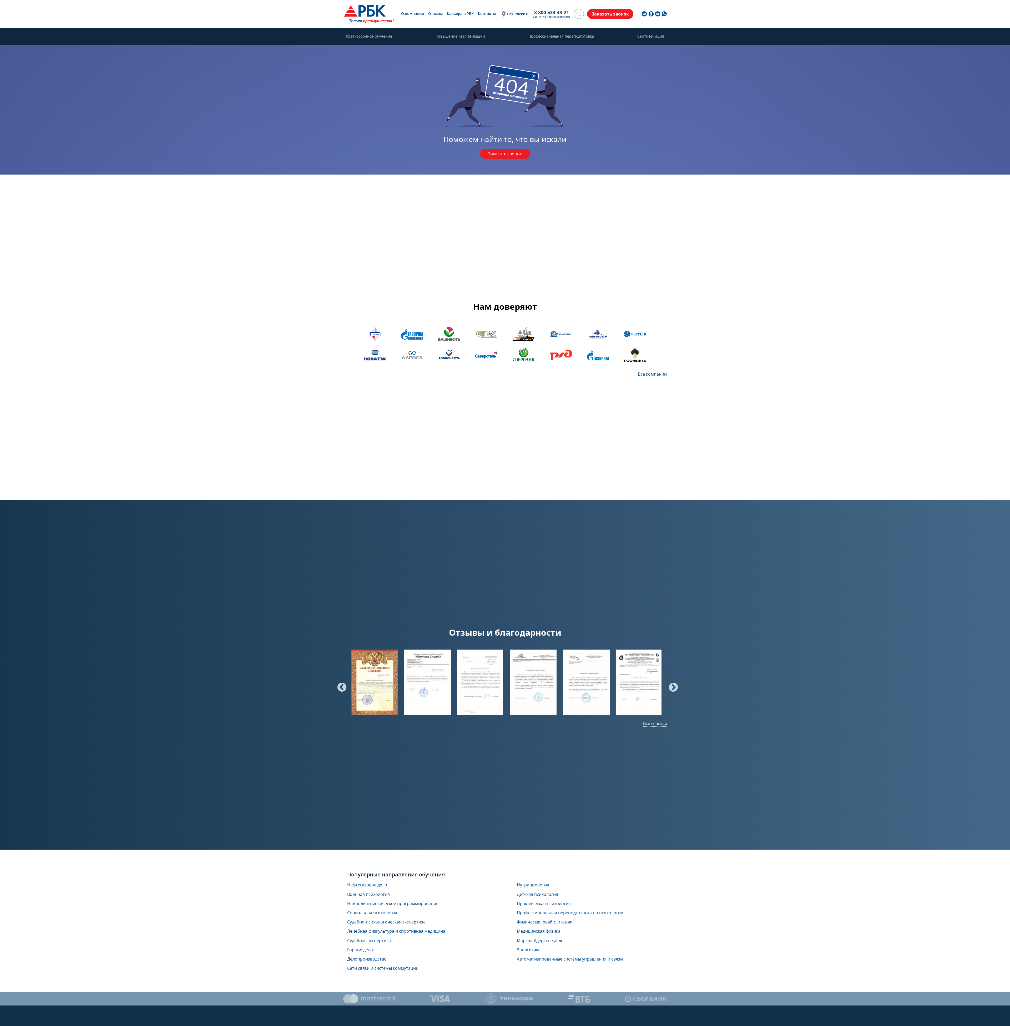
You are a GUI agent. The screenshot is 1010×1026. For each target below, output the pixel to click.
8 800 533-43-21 (551, 12)
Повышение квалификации (460, 36)
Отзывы (435, 13)
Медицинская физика (538, 931)
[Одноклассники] (651, 14)
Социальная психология (372, 912)
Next (670, 685)
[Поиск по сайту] (579, 14)
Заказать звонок (505, 154)
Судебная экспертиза (369, 940)
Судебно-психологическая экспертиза (386, 922)
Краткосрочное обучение (369, 36)
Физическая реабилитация (544, 922)
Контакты (487, 13)
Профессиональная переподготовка (561, 36)
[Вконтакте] (644, 14)
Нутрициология (533, 884)
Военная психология (368, 894)
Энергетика (529, 949)
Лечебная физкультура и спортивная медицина (396, 931)
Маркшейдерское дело (540, 940)
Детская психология (537, 894)
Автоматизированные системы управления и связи (570, 959)
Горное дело (360, 949)
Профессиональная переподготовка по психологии (570, 912)
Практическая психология (544, 903)
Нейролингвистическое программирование (392, 903)
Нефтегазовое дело (367, 884)
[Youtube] (657, 14)
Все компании (652, 374)
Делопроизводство (367, 959)
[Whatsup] (664, 14)
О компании (412, 13)
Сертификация (650, 36)
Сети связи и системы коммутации (382, 968)
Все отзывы (655, 723)
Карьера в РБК (460, 13)
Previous (339, 685)
